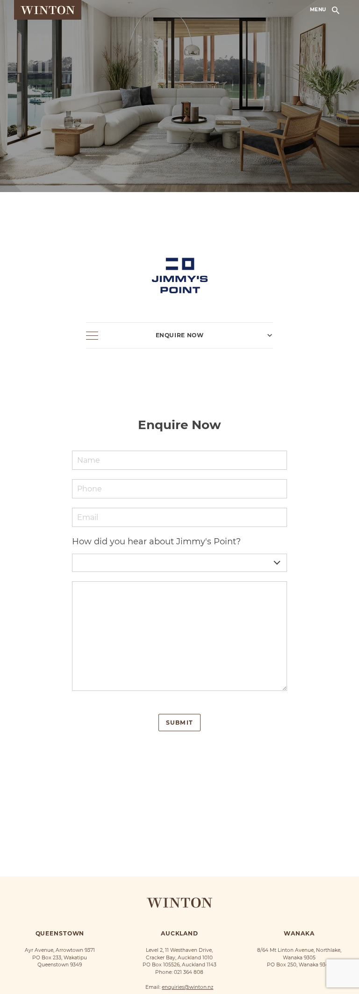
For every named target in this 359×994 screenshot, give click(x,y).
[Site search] (335, 10)
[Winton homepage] (47, 10)
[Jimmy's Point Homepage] (179, 260)
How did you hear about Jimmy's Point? (156, 541)
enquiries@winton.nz (187, 987)
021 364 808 (188, 972)
